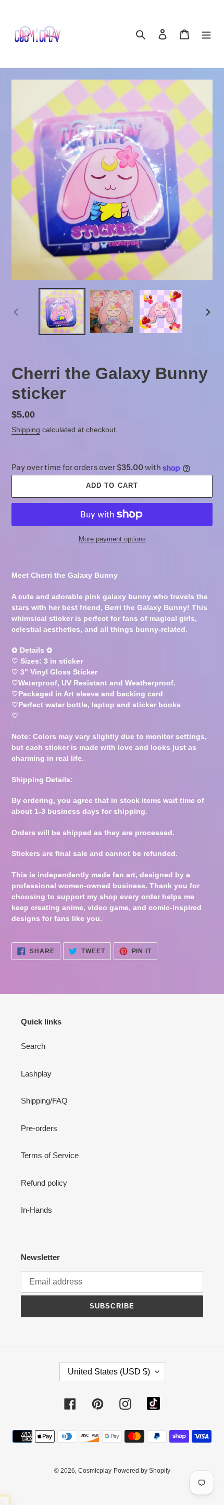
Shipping (25, 429)
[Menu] (206, 34)
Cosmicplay (94, 1470)
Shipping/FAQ (44, 1100)
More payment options (112, 539)
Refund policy (44, 1182)
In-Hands (36, 1209)
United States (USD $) (109, 1371)
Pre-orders (39, 1128)
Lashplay (36, 1073)
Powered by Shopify (142, 1470)
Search (33, 1046)
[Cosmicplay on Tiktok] (153, 1403)
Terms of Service (50, 1155)
